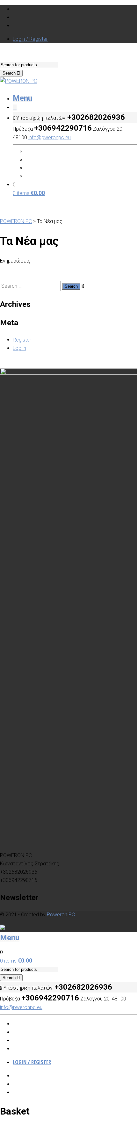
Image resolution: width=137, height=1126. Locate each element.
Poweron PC (61, 915)
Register (22, 340)
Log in (19, 348)
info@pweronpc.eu (49, 137)
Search (10, 73)
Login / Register (30, 39)
